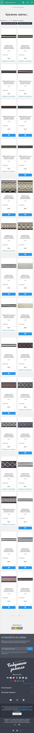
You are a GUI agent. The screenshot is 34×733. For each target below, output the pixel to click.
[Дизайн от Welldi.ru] (19, 724)
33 (19, 615)
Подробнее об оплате (28, 683)
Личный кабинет (8, 692)
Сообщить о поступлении (8, 61)
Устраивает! (17, 713)
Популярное (6, 688)
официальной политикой (13, 653)
